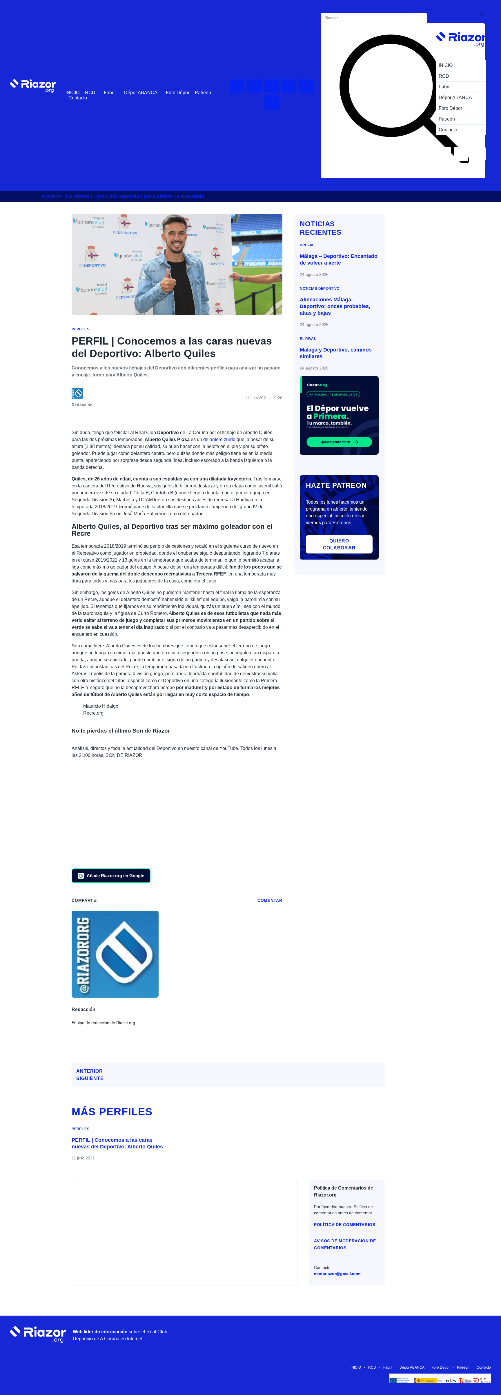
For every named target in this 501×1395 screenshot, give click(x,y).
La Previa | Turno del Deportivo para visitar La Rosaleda (135, 196)
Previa (306, 245)
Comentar (269, 900)
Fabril (110, 92)
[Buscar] (404, 100)
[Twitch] (254, 86)
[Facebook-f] (271, 102)
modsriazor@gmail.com (337, 1273)
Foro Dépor (177, 92)
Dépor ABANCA (140, 92)
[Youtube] (237, 86)
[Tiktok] (306, 86)
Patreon (203, 92)
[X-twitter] (289, 86)
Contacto (77, 97)
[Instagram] (271, 86)
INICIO (72, 92)
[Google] (483, 1334)
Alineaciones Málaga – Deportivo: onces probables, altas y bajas (335, 306)
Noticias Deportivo (319, 288)
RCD (90, 92)
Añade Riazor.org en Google (115, 875)
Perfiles (80, 329)
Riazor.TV (51, 196)
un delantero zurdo (216, 439)
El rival (308, 338)
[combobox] (351, 18)
